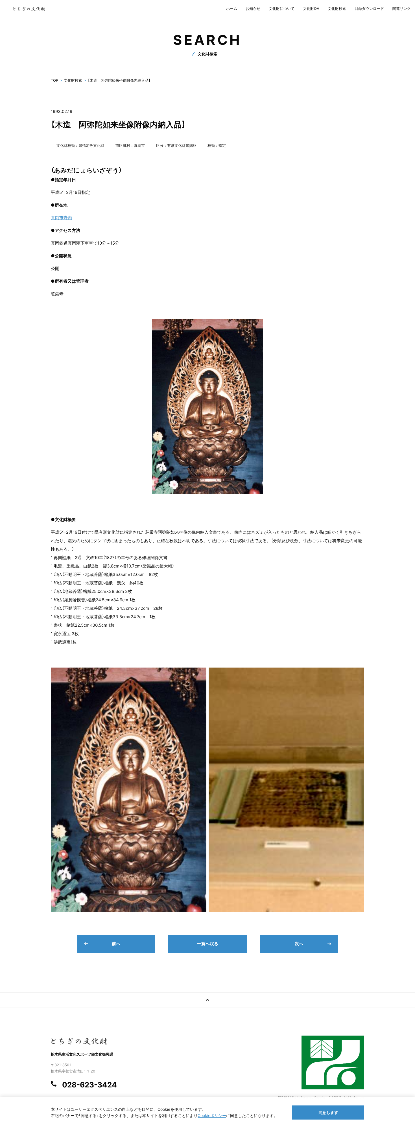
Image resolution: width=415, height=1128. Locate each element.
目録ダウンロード (369, 8)
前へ (116, 943)
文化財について (281, 8)
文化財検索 (337, 8)
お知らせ (253, 8)
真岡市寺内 (61, 217)
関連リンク (401, 8)
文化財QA (311, 8)
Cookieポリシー (212, 1115)
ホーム (231, 8)
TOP (54, 80)
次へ (299, 943)
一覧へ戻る (207, 943)
